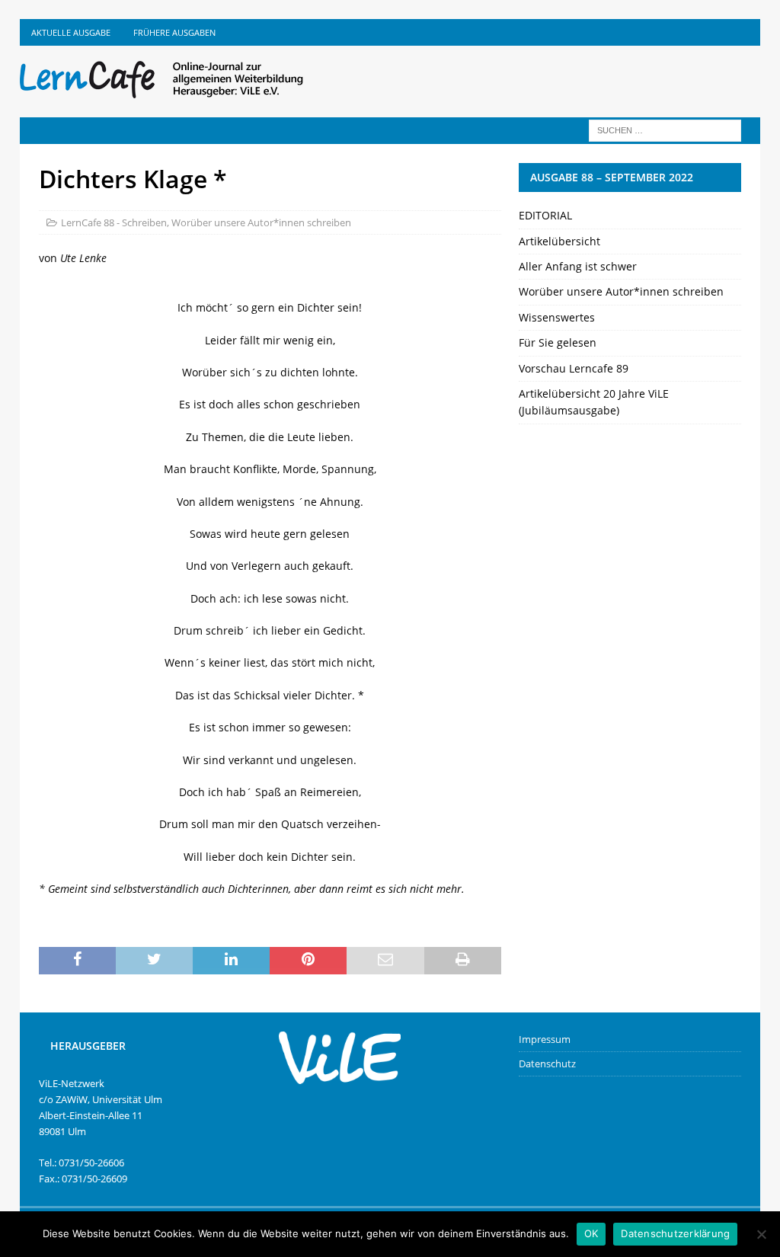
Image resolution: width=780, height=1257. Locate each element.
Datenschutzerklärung (675, 1233)
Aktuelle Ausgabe (70, 32)
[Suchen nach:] (665, 129)
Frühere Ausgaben (174, 32)
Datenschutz (547, 1063)
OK (591, 1233)
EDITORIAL (545, 215)
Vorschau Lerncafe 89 (573, 368)
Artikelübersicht (559, 241)
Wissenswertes (557, 317)
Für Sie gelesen (557, 342)
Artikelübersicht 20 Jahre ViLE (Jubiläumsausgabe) (594, 401)
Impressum (545, 1039)
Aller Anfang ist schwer (578, 266)
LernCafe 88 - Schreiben (114, 222)
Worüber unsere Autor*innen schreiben (261, 222)
